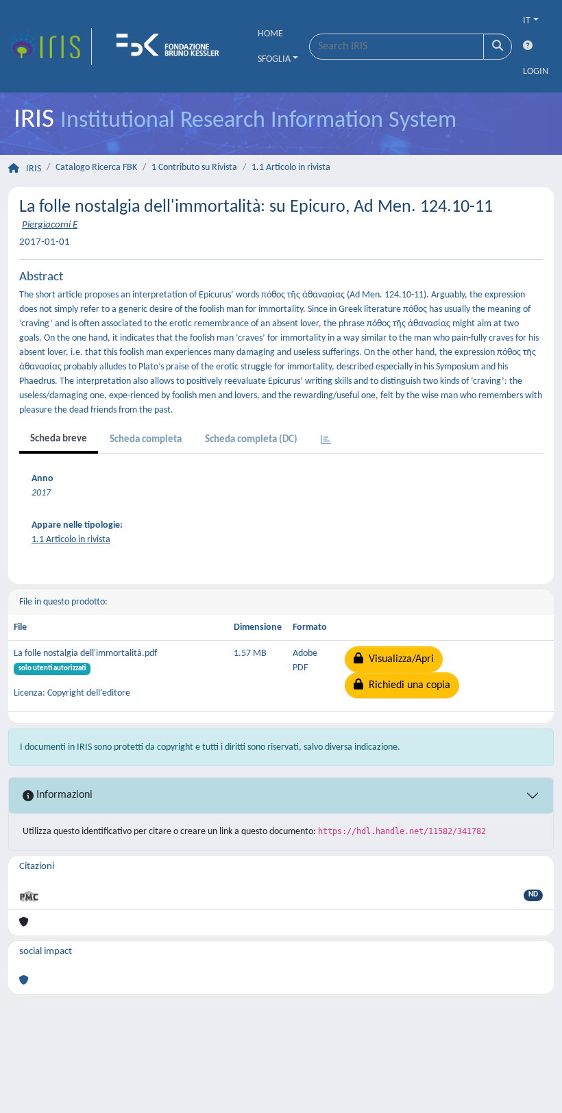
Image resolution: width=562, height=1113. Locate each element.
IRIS (33, 169)
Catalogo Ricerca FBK (96, 167)
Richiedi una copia (406, 685)
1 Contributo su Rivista (194, 167)
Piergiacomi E (49, 225)
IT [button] (526, 21)
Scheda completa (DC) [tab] (251, 440)
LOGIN (535, 71)
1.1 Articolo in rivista (291, 167)
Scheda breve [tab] (58, 439)
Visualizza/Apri (398, 659)
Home (270, 34)
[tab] (326, 441)
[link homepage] (50, 46)
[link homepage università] (172, 46)
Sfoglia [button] (274, 59)
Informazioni (63, 795)
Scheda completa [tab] (146, 440)
